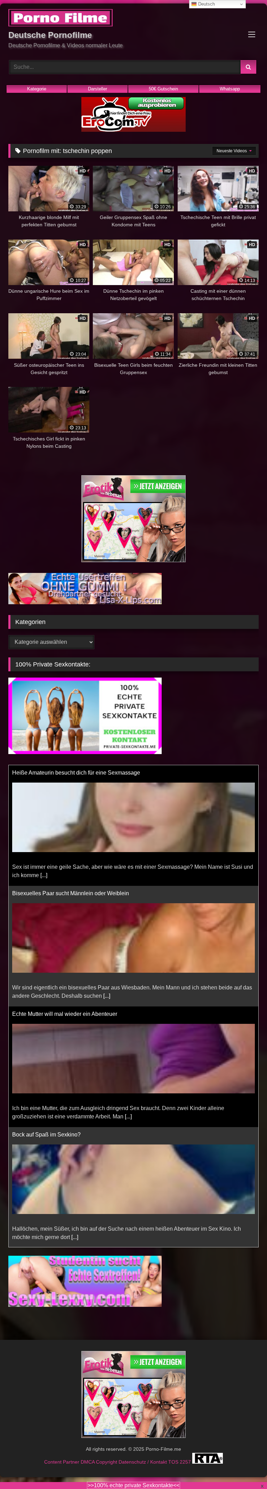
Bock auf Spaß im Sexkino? (46, 1135)
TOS (174, 1462)
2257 (186, 1462)
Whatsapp (230, 88)
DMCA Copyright (100, 1462)
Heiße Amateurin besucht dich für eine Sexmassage (76, 773)
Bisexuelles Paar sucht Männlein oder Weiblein (70, 893)
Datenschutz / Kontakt (143, 1462)
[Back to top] (245, 1468)
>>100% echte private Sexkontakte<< (133, 1485)
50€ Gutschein (163, 88)
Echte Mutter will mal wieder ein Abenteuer (64, 1014)
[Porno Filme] (133, 19)
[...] (43, 875)
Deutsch (206, 4)
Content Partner (62, 1462)
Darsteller (97, 88)
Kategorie (36, 88)
